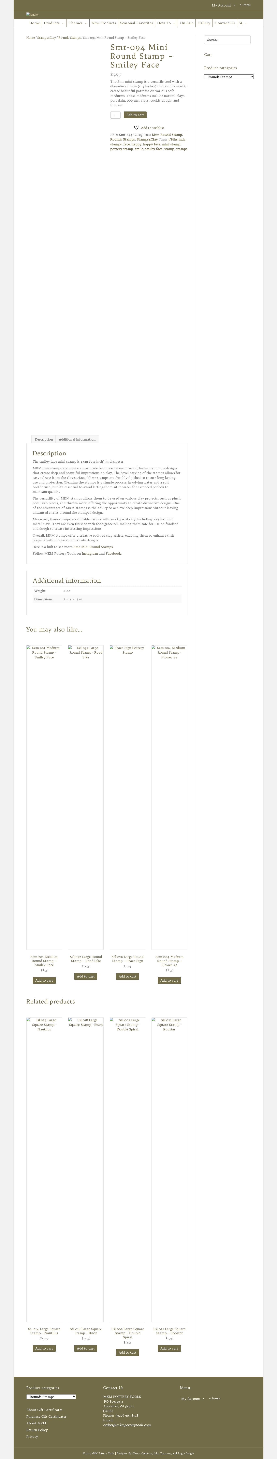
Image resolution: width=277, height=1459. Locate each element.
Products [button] (52, 23)
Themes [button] (76, 23)
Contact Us (225, 23)
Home (34, 23)
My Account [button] (221, 5)
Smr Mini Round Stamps (93, 547)
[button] (243, 23)
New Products (104, 23)
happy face (151, 144)
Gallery (204, 23)
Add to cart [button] (44, 980)
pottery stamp (121, 149)
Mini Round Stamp (167, 135)
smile (139, 149)
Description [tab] (44, 439)
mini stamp (171, 144)
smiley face (153, 149)
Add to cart (135, 115)
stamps (181, 149)
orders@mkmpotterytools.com (127, 1425)
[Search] (246, 40)
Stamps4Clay (46, 38)
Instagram (90, 553)
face (126, 144)
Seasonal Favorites (136, 23)
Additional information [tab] (77, 439)
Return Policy (37, 1430)
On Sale (186, 23)
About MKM (36, 1423)
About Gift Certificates (44, 1410)
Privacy (32, 1436)
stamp (169, 149)
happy (136, 144)
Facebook (113, 553)
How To (164, 23)
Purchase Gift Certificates (46, 1416)
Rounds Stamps (69, 38)
